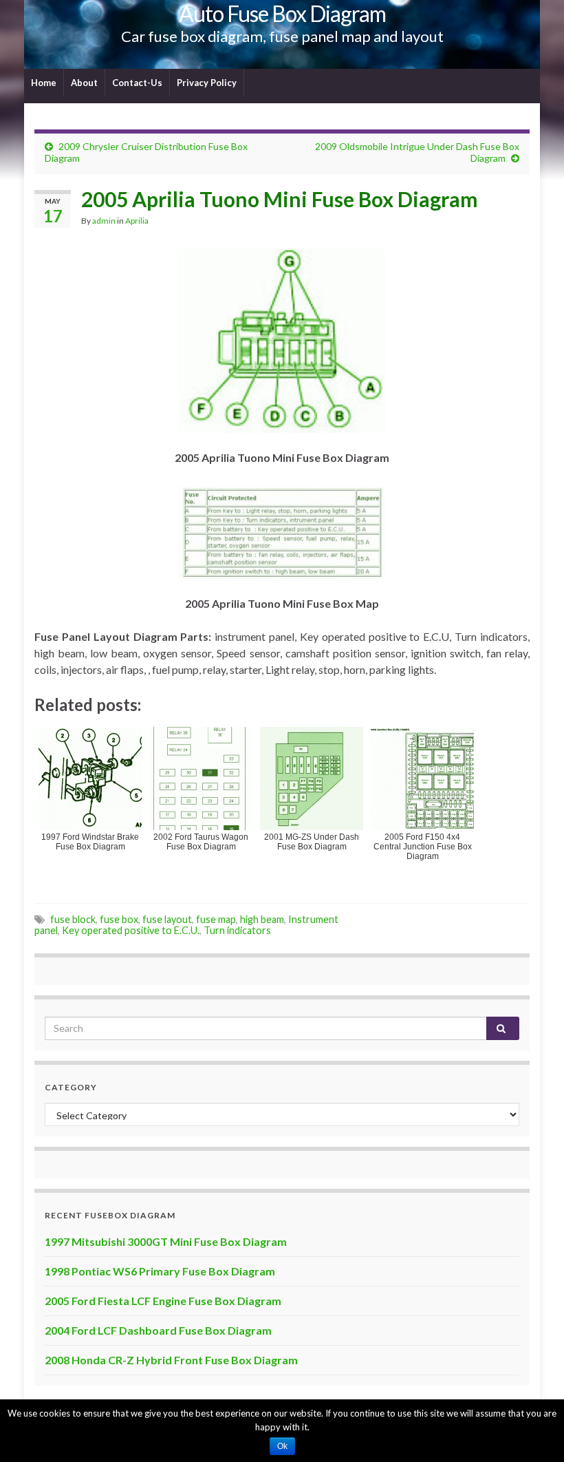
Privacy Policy (207, 82)
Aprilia (137, 220)
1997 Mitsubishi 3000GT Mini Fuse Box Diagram (166, 1241)
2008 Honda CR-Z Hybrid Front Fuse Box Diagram (171, 1359)
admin (104, 220)
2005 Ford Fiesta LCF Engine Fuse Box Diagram (163, 1300)
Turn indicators (237, 930)
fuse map (216, 919)
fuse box (119, 919)
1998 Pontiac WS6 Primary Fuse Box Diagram (160, 1271)
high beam (262, 919)
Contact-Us (137, 82)
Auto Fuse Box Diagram (282, 13)
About (84, 82)
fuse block (73, 919)
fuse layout (167, 919)
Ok (282, 1446)
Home (43, 82)
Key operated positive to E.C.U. (130, 930)
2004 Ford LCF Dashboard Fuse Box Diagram (158, 1330)
